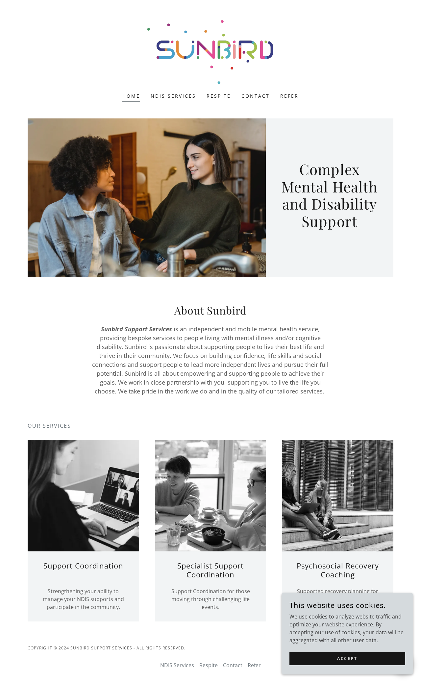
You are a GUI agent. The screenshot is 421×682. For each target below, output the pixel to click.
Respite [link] (219, 96)
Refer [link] (289, 96)
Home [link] (131, 96)
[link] (210, 50)
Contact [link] (255, 96)
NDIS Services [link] (173, 96)
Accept (347, 658)
